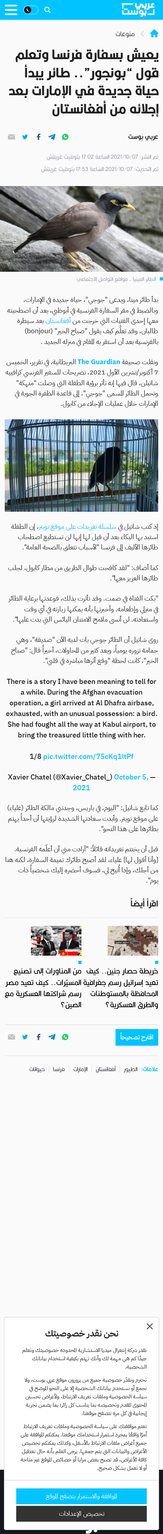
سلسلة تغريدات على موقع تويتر (78, 527)
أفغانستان (57, 321)
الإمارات (80, 1069)
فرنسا (59, 1069)
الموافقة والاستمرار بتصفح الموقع (82, 1496)
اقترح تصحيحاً (137, 1037)
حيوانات (37, 1069)
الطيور (130, 1069)
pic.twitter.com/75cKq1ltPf (88, 756)
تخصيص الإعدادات (81, 1514)
